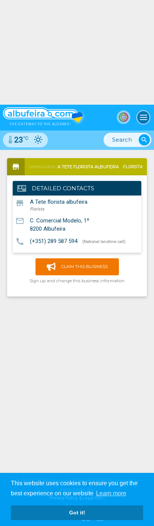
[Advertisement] (77, 382)
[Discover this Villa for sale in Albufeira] (77, 52)
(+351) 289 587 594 (53, 241)
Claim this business (84, 266)
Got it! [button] (77, 513)
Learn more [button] (111, 493)
